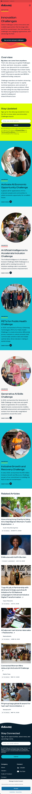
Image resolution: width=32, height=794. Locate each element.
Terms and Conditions (8, 132)
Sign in (12, 1)
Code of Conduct (6, 774)
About (3, 767)
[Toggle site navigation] (30, 5)
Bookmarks (5, 1)
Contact (3, 777)
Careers (3, 771)
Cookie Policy (12, 791)
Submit (16, 125)
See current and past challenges (14, 40)
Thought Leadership (8, 561)
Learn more (5, 202)
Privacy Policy (19, 791)
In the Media (6, 530)
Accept (16, 788)
